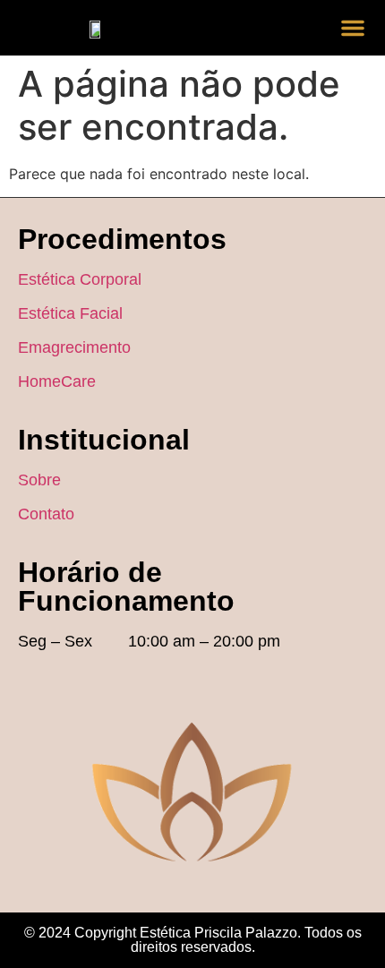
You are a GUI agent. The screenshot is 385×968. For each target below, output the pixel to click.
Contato (46, 514)
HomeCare (57, 381)
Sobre (39, 480)
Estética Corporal (79, 279)
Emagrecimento (74, 347)
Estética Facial (70, 313)
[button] (353, 28)
